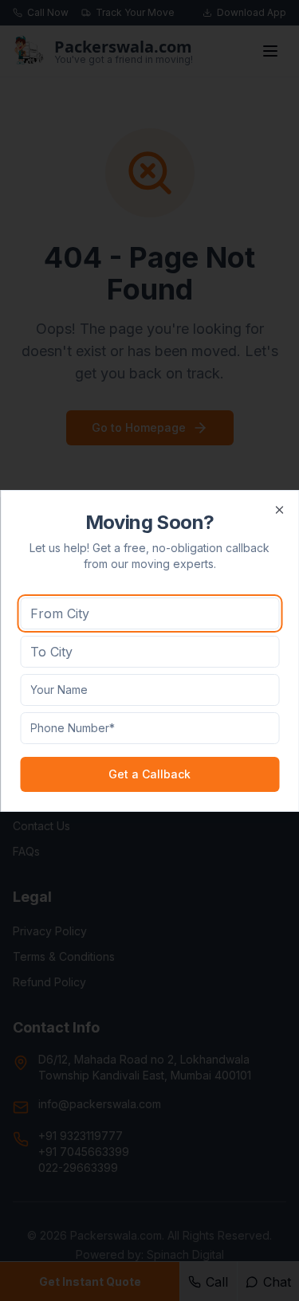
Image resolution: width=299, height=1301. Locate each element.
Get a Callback (149, 774)
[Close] (279, 510)
